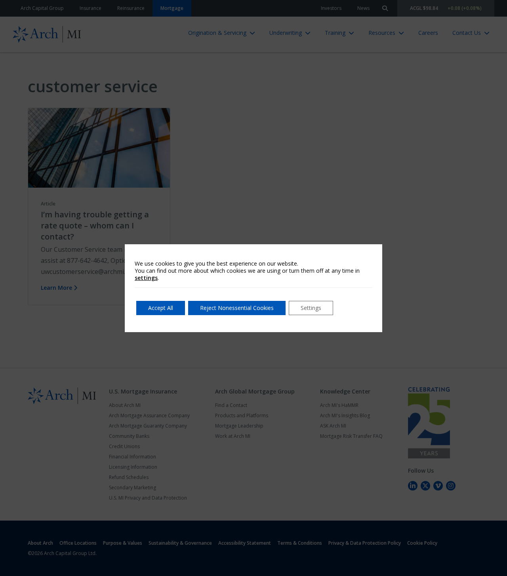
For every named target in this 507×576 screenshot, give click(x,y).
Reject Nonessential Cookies (237, 308)
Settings (311, 308)
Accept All (160, 308)
